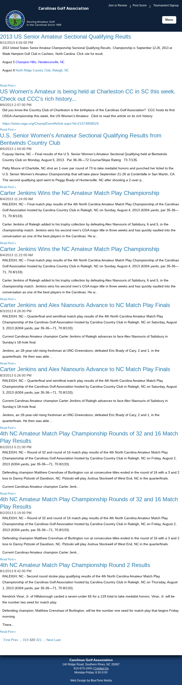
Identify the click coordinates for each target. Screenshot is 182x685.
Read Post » (8, 85)
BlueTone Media (101, 680)
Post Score (140, 5)
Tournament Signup (166, 5)
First (7, 640)
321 (39, 640)
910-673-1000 (83, 668)
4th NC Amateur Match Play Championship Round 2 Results (75, 565)
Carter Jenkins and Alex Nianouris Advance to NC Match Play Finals (85, 305)
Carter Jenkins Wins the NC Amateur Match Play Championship (79, 193)
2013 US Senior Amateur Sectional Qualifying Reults (65, 36)
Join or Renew (117, 5)
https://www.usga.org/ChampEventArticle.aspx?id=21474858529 (50, 123)
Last (57, 640)
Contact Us (101, 668)
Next (49, 640)
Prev (14, 640)
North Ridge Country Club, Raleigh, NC (42, 70)
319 (25, 640)
